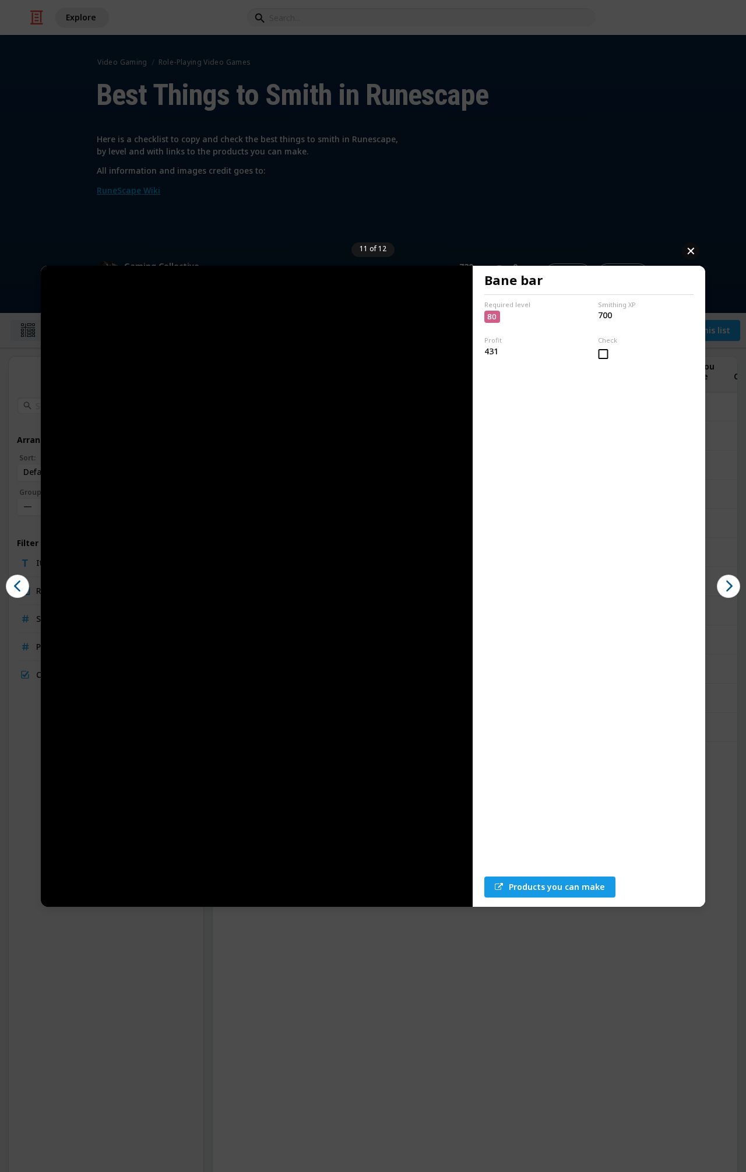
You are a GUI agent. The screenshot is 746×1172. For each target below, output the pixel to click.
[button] (17, 586)
